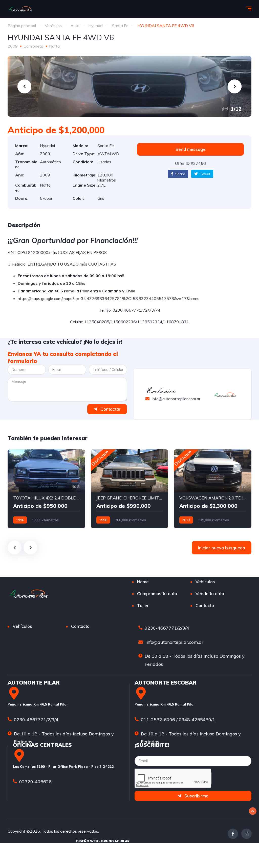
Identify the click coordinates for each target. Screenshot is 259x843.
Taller (143, 605)
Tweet (204, 174)
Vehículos (53, 25)
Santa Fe (120, 25)
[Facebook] (233, 834)
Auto (75, 25)
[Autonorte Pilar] (20, 9)
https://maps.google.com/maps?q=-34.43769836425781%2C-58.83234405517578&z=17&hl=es (108, 298)
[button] (190, 149)
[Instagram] (246, 834)
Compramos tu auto (157, 593)
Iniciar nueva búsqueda (221, 547)
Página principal (22, 25)
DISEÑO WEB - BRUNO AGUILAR (103, 841)
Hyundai (95, 25)
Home (143, 581)
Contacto (205, 605)
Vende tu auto (210, 593)
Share (179, 174)
